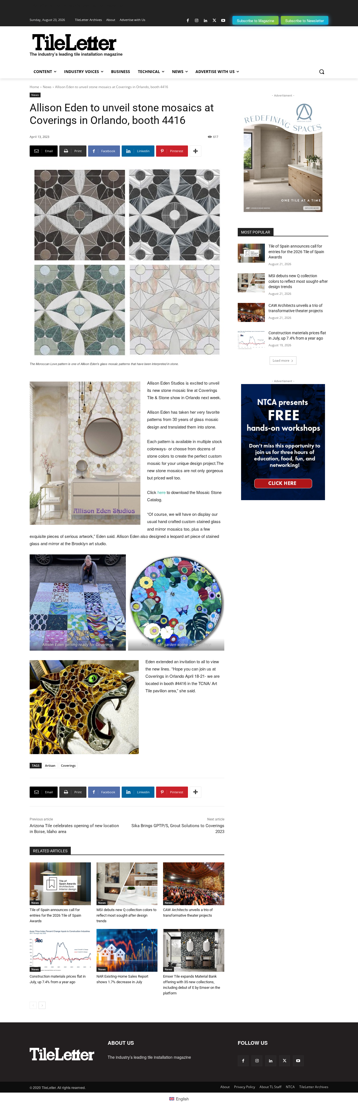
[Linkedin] (205, 20)
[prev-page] (33, 1005)
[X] (214, 20)
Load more (281, 360)
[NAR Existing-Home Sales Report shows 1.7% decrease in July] (127, 950)
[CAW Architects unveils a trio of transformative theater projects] (193, 883)
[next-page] (42, 1005)
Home (34, 86)
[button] (321, 71)
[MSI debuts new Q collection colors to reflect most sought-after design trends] (127, 883)
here (162, 492)
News (47, 86)
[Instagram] (197, 20)
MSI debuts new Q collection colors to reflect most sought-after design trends (126, 915)
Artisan (50, 765)
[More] (195, 151)
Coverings (68, 765)
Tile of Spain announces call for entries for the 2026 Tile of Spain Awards (55, 915)
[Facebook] (188, 20)
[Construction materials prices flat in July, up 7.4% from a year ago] (60, 950)
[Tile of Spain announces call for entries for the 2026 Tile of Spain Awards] (60, 883)
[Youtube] (223, 20)
